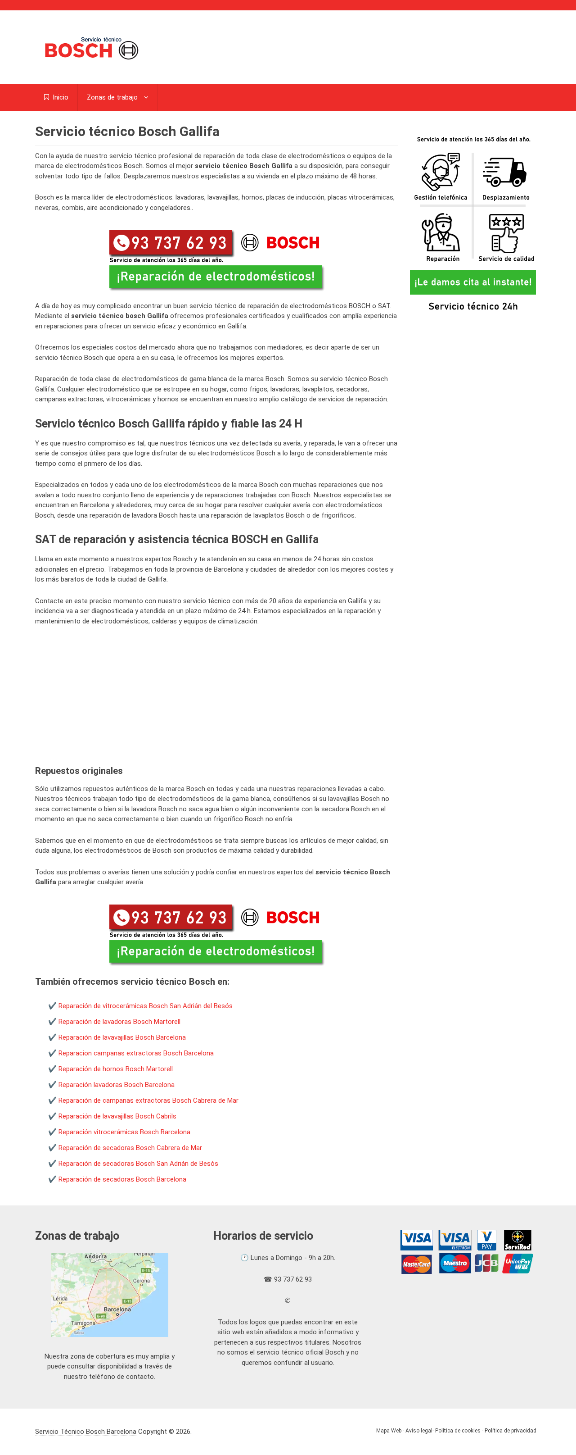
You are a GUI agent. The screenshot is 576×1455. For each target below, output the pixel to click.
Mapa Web (388, 1431)
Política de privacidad (510, 1431)
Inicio (59, 97)
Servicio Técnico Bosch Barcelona (85, 1432)
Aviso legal (418, 1431)
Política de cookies (458, 1431)
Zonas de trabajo (112, 97)
